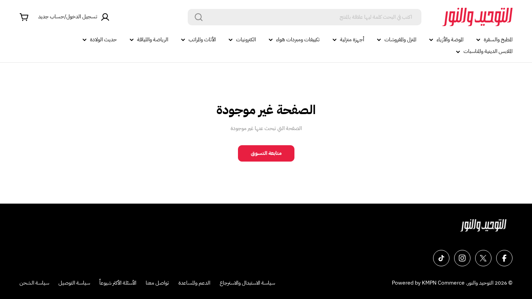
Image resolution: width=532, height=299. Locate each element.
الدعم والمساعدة (194, 283)
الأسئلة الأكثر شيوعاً (117, 283)
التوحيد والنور (480, 283)
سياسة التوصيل (74, 283)
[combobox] (304, 17)
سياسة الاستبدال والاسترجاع (247, 283)
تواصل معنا (157, 283)
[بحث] (198, 17)
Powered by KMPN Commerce (428, 283)
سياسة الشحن (34, 283)
